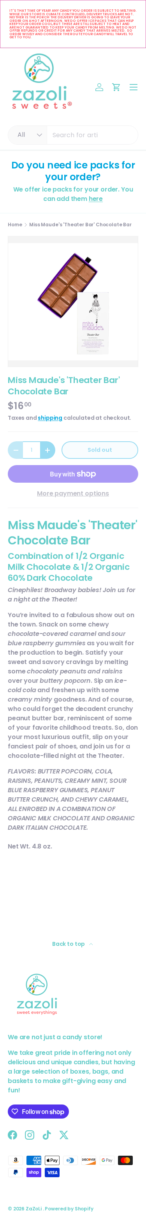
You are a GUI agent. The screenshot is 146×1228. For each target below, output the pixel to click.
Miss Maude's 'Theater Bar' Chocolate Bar (80, 224)
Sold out (100, 450)
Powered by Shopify (69, 1208)
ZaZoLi (34, 1208)
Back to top (69, 944)
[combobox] (73, 135)
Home (15, 224)
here (96, 198)
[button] (116, 87)
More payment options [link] (73, 493)
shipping (50, 418)
